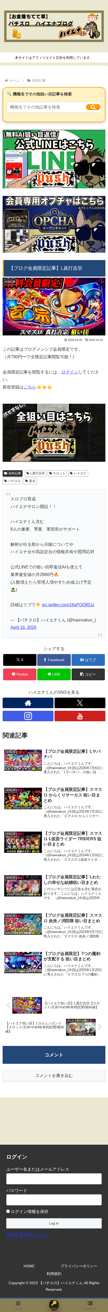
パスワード (16, 1190)
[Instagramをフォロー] (28, 716)
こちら (30, 387)
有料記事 (14, 473)
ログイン (69, 372)
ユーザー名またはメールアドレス (37, 1169)
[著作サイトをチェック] (28, 703)
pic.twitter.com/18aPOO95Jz (68, 605)
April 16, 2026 (23, 627)
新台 (32, 481)
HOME (29, 1266)
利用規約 (54, 1274)
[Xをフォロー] (80, 703)
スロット (59, 473)
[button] (93, 107)
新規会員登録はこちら (27, 1234)
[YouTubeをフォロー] (80, 716)
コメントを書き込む (54, 1075)
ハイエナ (80, 473)
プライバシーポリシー (79, 1266)
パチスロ (14, 481)
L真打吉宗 (37, 473)
